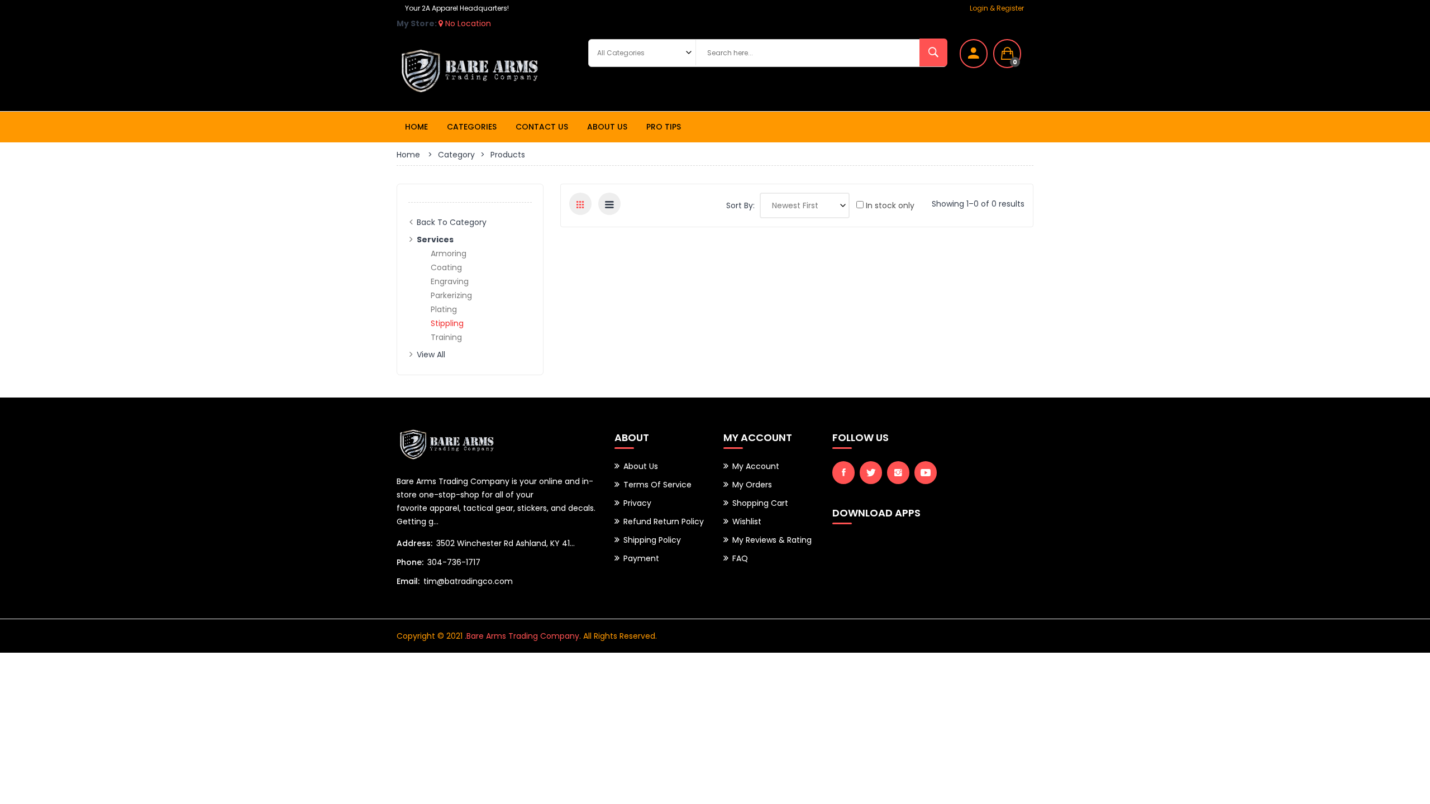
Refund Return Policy (663, 521)
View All (431, 354)
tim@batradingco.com (468, 581)
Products (507, 154)
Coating (446, 267)
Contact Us (542, 126)
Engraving (450, 281)
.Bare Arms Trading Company (522, 636)
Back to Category (452, 222)
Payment (641, 558)
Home (416, 126)
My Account (755, 466)
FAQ (740, 558)
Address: (414, 543)
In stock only (889, 205)
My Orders (752, 484)
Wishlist (746, 521)
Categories (472, 126)
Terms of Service (657, 484)
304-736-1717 (453, 562)
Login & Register (997, 8)
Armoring (448, 253)
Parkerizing (451, 295)
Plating (444, 309)
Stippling (447, 323)
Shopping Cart (760, 503)
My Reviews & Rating (772, 539)
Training (446, 337)
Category (456, 154)
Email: (408, 581)
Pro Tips (663, 126)
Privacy (637, 503)
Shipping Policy (652, 539)
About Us (607, 126)
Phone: (410, 562)
